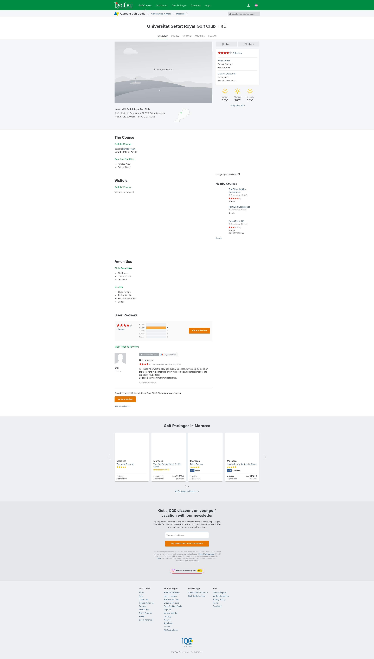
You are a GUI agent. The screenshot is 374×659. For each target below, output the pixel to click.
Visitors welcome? (227, 73)
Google (153, 382)
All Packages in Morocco (186, 491)
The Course (224, 60)
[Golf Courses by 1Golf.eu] (123, 5)
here (159, 558)
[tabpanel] (187, 458)
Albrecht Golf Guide (133, 13)
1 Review (237, 53)
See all (218, 238)
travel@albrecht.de (206, 554)
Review (120, 329)
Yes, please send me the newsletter (187, 543)
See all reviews (122, 406)
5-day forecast (236, 105)
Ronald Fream (129, 148)
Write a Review (199, 330)
